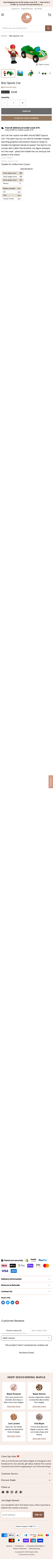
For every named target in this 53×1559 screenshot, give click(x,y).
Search (9, 1546)
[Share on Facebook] (3, 1302)
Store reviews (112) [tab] (39, 1330)
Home (4, 36)
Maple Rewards (27, 9)
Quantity (5, 97)
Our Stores (38, 9)
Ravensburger (10, 87)
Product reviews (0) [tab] (13, 1330)
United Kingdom (25, 1526)
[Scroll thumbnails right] (50, 73)
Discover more (13, 1406)
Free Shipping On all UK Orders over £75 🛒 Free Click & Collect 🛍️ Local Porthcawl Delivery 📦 (26, 3)
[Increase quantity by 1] (23, 103)
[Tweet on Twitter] (8, 1302)
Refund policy (34, 1548)
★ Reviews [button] (51, 781)
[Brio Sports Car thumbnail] (8, 73)
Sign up (38, 1514)
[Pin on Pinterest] (17, 1302)
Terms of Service (19, 1548)
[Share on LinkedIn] (12, 1302)
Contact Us (19, 1546)
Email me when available (26, 118)
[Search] (48, 28)
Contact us (15, 9)
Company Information (35, 1546)
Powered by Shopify (26, 1554)
